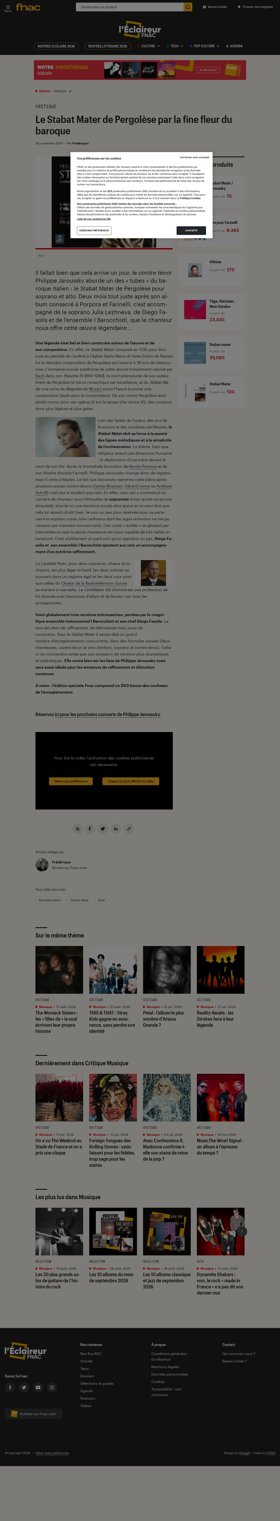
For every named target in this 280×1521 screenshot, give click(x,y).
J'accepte (191, 231)
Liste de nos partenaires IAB (94, 219)
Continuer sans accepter (194, 157)
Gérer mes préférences (94, 231)
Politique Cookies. (190, 198)
